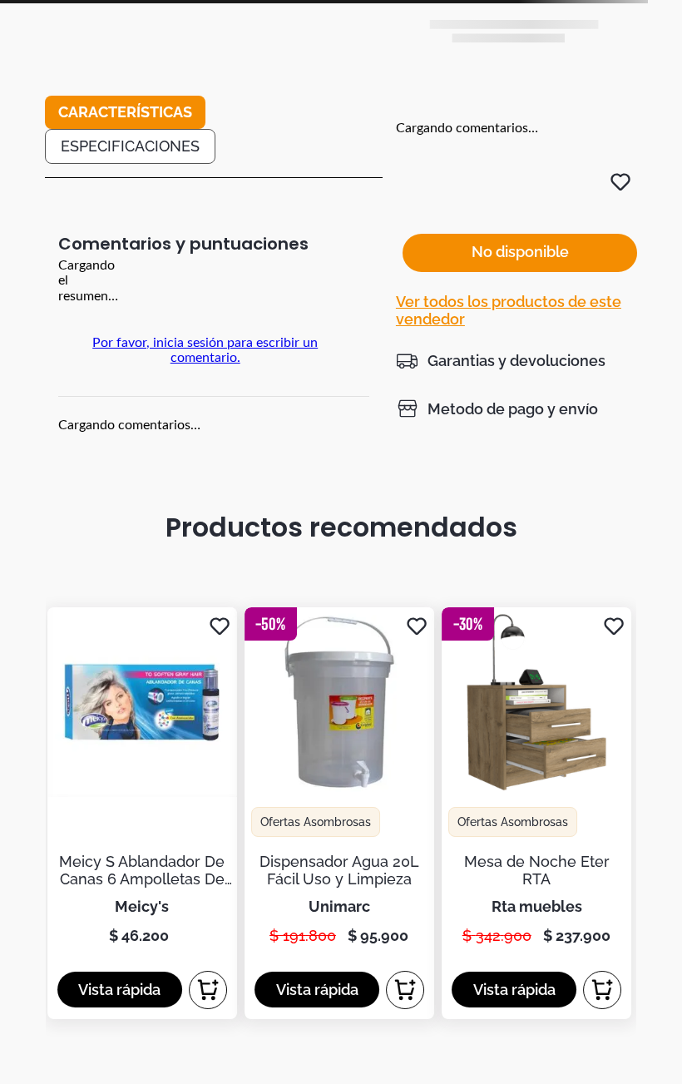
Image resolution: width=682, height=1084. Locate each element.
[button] (500, 360)
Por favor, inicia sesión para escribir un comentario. (205, 350)
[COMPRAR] (208, 990)
